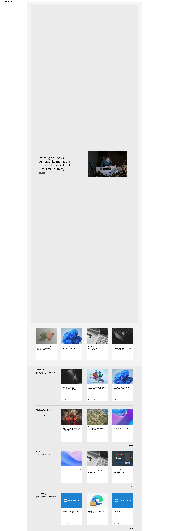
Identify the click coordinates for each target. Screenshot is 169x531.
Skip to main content (7, 1)
